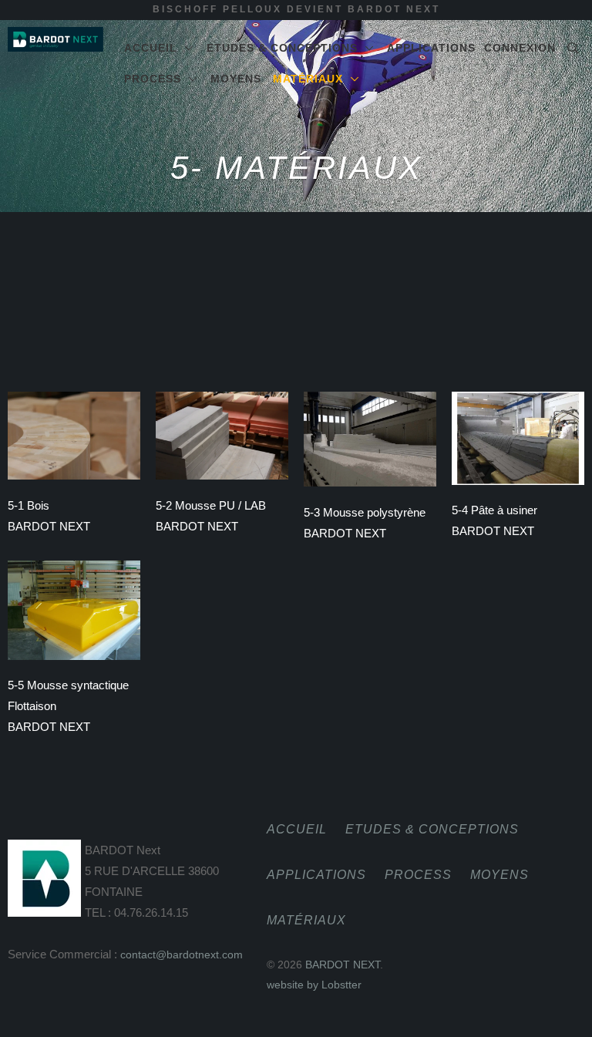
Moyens (235, 78)
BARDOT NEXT (342, 964)
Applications (431, 48)
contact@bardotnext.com (181, 954)
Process (156, 78)
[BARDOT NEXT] (55, 39)
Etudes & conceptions (286, 48)
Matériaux (312, 78)
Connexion (520, 48)
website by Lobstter (314, 984)
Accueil (154, 48)
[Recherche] (574, 48)
